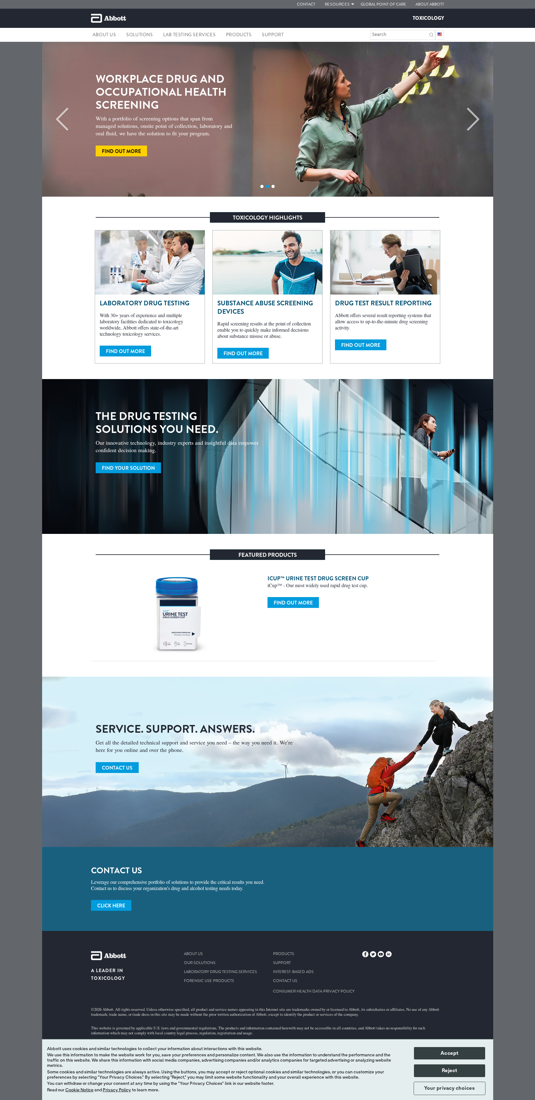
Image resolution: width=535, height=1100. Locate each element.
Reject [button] (449, 1070)
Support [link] (273, 35)
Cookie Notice (79, 1090)
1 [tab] (262, 186)
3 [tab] (273, 186)
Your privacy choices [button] (449, 1088)
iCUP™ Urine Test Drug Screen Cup (318, 578)
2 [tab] (267, 186)
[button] (431, 34)
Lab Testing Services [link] (189, 35)
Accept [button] (450, 1053)
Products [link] (239, 35)
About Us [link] (104, 35)
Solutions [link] (139, 35)
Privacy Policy (117, 1090)
